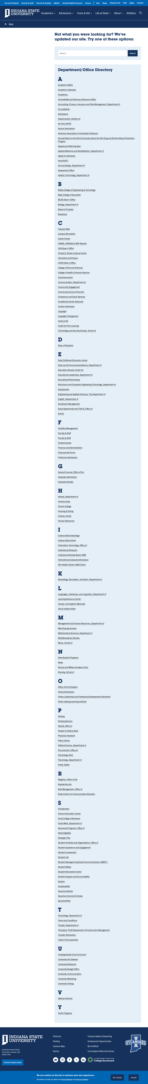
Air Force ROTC (64, 123)
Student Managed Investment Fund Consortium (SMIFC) (83, 862)
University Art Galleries (68, 959)
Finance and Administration (70, 447)
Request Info (115, 3)
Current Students (12, 3)
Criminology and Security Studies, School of (77, 330)
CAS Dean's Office (66, 248)
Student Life (63, 857)
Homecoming (64, 501)
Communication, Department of (72, 282)
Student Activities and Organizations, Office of (78, 842)
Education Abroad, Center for (70, 370)
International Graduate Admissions (73, 559)
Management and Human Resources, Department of (81, 623)
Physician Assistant (66, 735)
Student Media (64, 866)
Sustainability (64, 886)
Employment (63, 389)
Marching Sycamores (67, 628)
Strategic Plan (64, 837)
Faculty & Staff (28, 3)
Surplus (61, 881)
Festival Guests (64, 442)
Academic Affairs (65, 84)
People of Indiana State (68, 730)
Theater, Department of (68, 925)
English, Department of (68, 399)
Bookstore (62, 214)
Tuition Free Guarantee (68, 939)
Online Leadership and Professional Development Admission (84, 696)
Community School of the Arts (71, 291)
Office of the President (67, 687)
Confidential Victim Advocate (70, 301)
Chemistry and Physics (68, 258)
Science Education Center (69, 813)
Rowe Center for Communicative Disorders (76, 794)
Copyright (62, 311)
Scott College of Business (69, 818)
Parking (61, 716)
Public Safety (63, 764)
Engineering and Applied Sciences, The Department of (81, 394)
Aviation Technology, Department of (73, 175)
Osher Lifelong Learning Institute (72, 701)
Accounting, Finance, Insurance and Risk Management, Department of (89, 104)
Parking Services (65, 721)
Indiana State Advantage (69, 535)
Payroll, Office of (65, 726)
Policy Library (64, 740)
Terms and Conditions (67, 920)
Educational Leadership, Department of (75, 374)
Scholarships (63, 808)
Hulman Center (64, 516)
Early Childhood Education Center (72, 360)
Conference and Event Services (71, 296)
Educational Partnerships (69, 379)
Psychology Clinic (65, 755)
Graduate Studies (65, 481)
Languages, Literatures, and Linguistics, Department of (82, 594)
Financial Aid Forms (66, 452)
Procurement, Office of (68, 750)
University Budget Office (68, 969)
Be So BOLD (93, 1046)
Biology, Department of (68, 204)
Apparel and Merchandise (69, 146)
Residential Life (64, 784)
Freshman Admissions (67, 457)
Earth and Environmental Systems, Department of (79, 365)
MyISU (57, 3)
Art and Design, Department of (71, 165)
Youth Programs (65, 1013)
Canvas (88, 3)
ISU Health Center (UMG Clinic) (72, 564)
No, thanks (117, 1077)
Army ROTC (63, 160)
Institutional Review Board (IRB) (72, 555)
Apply (132, 3)
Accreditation (64, 109)
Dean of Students (65, 345)
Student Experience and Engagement (74, 847)
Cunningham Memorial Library (101, 1051)
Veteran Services (65, 998)
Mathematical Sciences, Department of (75, 633)
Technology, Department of (70, 915)
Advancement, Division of (69, 118)
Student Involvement (67, 852)
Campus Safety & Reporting (100, 1036)
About (117, 13)
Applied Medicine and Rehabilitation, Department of (81, 151)
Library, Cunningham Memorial (71, 603)
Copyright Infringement (68, 316)
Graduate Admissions (67, 477)
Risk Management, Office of (70, 789)
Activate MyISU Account (72, 3)
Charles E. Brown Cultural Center (72, 253)
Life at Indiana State (67, 608)
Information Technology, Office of (72, 545)
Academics (47, 13)
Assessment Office (66, 170)
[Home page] (5, 24)
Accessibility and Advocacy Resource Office (77, 99)
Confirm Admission (66, 306)
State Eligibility (64, 833)
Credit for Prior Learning (68, 325)
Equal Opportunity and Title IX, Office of (75, 408)
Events (61, 413)
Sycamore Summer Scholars (70, 896)
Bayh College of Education (69, 194)
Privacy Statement (66, 1079)
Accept (133, 1077)
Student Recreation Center (70, 871)
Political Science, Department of (72, 745)
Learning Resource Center (69, 599)
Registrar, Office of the (67, 779)
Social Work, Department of (70, 823)
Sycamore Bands (65, 891)
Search (133, 53)
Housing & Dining (65, 511)
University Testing (66, 983)
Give (98, 3)
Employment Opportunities (99, 1041)
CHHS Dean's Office (67, 262)
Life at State (102, 13)
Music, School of (65, 642)
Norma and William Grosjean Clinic (73, 667)
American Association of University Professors (78, 133)
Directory (57, 1036)
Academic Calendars (67, 89)
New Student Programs (68, 657)
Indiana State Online (67, 540)
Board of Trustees (65, 209)
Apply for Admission (66, 155)
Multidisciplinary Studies (69, 638)
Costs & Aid (83, 13)
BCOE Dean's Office (66, 199)
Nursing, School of (66, 672)
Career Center (64, 238)
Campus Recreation (66, 233)
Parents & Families (43, 3)
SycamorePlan (64, 900)
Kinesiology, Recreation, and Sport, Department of (80, 579)
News (105, 3)
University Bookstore (67, 964)
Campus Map (64, 229)
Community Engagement (69, 287)
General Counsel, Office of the (71, 472)
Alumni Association (66, 128)
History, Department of (68, 496)
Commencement (65, 277)
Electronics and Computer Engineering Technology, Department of (87, 384)
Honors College (64, 506)
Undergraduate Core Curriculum (72, 954)
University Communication (69, 973)
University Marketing (67, 978)
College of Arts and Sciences (70, 267)
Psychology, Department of (70, 759)
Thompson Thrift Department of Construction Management (84, 930)
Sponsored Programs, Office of (71, 828)
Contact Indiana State (13, 1062)
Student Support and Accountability (73, 876)
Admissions (65, 13)
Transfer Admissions (67, 935)
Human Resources (66, 520)
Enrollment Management (69, 403)
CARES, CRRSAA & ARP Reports (72, 243)
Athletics (131, 13)
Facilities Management (68, 428)
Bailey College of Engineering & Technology (76, 190)
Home (11, 24)
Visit (125, 3)
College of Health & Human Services (73, 272)
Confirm (140, 3)
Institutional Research (67, 550)
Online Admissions (66, 691)
